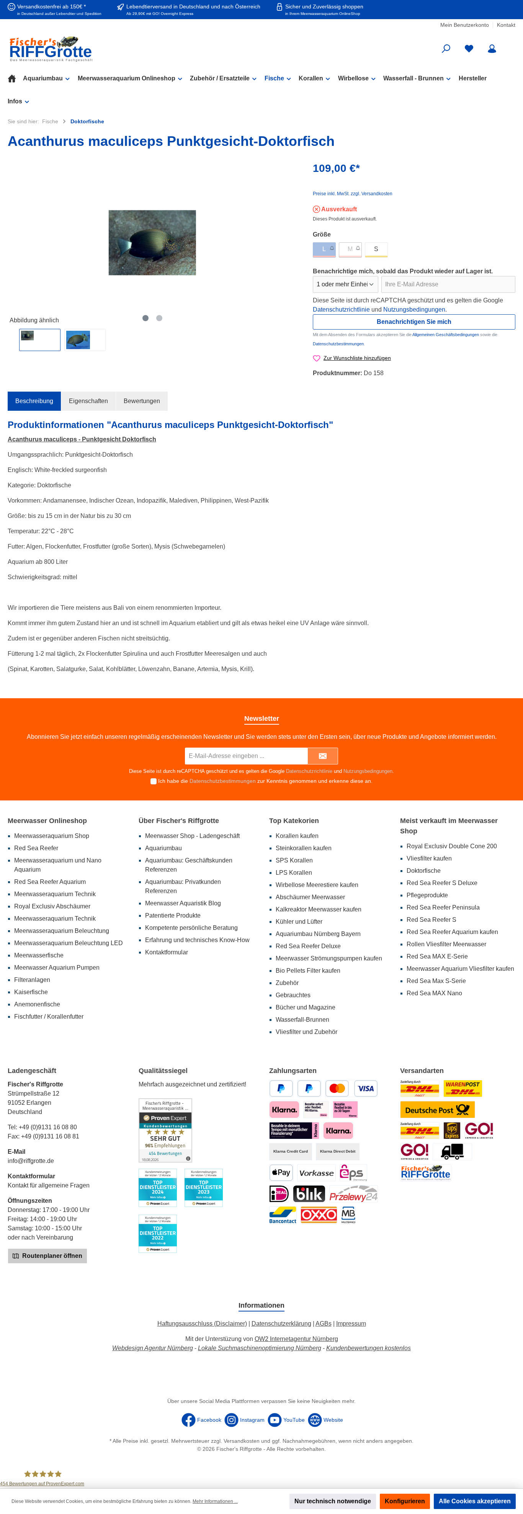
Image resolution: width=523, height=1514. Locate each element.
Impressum (351, 1323)
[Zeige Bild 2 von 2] (159, 318)
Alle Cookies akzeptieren (475, 1501)
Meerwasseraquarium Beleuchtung (61, 931)
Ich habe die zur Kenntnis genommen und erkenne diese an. (265, 781)
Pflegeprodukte (427, 895)
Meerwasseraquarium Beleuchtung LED (68, 943)
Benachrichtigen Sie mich (414, 321)
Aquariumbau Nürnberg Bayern (318, 934)
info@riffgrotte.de (31, 1161)
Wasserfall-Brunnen (302, 1019)
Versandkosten (242, 1441)
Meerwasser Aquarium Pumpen (57, 967)
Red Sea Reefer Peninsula (443, 907)
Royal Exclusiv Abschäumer (52, 906)
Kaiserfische (31, 992)
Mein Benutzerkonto (464, 25)
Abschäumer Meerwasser (310, 897)
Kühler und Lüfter (299, 921)
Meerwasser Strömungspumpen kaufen (329, 958)
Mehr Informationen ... (215, 1501)
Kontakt (506, 25)
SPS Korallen (294, 860)
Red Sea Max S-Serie (436, 981)
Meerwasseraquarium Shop (51, 836)
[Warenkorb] (510, 46)
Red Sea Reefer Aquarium (50, 882)
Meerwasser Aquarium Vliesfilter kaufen (460, 968)
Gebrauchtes (293, 995)
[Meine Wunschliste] (469, 49)
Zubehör (287, 983)
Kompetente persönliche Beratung (191, 927)
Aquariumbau (163, 848)
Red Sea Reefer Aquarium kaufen (452, 932)
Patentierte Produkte (173, 915)
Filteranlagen (32, 980)
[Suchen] (446, 49)
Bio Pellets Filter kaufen (308, 970)
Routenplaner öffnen (51, 1256)
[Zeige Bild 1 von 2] (145, 318)
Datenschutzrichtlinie (341, 309)
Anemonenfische (37, 1004)
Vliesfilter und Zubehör (306, 1032)
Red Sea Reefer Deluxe (308, 946)
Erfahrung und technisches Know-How (197, 940)
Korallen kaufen (297, 836)
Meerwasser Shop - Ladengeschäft (192, 836)
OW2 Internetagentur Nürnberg (296, 1339)
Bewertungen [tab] (142, 401)
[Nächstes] (291, 242)
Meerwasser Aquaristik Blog (183, 903)
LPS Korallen (294, 872)
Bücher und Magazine (305, 1007)
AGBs (323, 1323)
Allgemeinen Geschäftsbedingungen (445, 334)
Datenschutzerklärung (281, 1323)
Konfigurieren (405, 1501)
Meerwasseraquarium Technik (55, 894)
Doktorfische (424, 870)
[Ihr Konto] (492, 49)
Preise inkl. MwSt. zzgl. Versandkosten (352, 193)
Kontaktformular (166, 952)
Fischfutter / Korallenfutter (48, 1016)
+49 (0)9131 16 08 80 (48, 1127)
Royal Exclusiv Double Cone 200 (452, 846)
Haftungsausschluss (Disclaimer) (202, 1323)
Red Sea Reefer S (431, 919)
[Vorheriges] (13, 242)
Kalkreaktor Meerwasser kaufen (318, 909)
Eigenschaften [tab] (88, 401)
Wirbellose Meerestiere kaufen (317, 885)
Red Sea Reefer (36, 848)
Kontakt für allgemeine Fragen (49, 1185)
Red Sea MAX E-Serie (437, 956)
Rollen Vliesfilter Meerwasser (446, 944)
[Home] (15, 78)
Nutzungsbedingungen (414, 309)
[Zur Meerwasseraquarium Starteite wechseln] (90, 48)
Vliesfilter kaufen (429, 858)
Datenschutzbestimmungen (338, 343)
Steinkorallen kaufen (304, 848)
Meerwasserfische (39, 955)
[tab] (34, 401)
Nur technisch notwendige (332, 1501)
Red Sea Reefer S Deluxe (442, 883)
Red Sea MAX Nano (434, 993)
